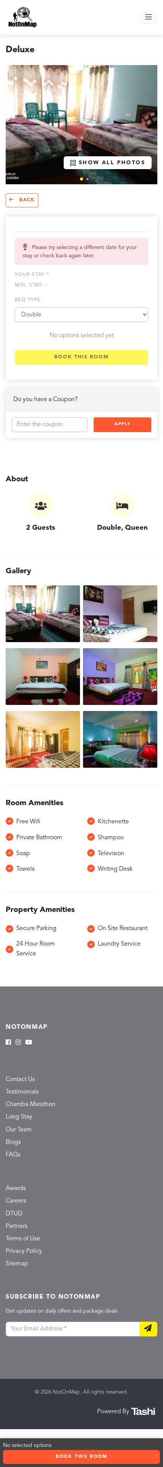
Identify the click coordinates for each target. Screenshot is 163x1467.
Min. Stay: (31, 285)
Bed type (28, 299)
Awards (16, 1188)
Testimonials (22, 1092)
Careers (16, 1201)
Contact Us (20, 1080)
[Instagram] (18, 1043)
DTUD (14, 1214)
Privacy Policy (24, 1251)
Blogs (13, 1142)
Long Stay (19, 1117)
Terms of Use (23, 1239)
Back (26, 200)
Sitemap (17, 1264)
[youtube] (28, 1043)
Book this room (81, 357)
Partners (16, 1226)
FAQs (13, 1155)
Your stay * (32, 274)
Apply (122, 424)
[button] (81, 178)
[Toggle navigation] (148, 17)
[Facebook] (8, 1043)
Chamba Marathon (30, 1104)
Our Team (19, 1130)
